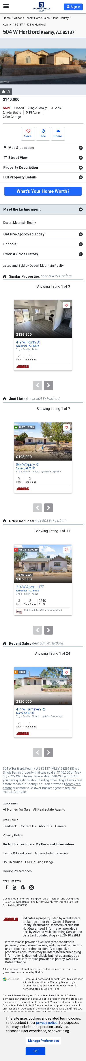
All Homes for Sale (16, 809)
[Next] (48, 385)
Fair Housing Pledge (39, 862)
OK (35, 1051)
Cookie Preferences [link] (17, 871)
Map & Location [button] (20, 148)
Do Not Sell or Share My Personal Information (38, 844)
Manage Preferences (43, 1041)
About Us (45, 826)
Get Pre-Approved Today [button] (23, 234)
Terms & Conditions (17, 853)
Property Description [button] (20, 167)
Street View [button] (17, 158)
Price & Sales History (20, 254)
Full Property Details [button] (20, 177)
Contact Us (28, 826)
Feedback (10, 826)
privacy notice (47, 1023)
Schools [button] (10, 244)
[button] (73, 7)
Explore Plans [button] (51, 989)
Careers (61, 826)
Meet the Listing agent (21, 209)
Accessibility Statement (52, 853)
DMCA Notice (12, 862)
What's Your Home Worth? (43, 191)
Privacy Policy (13, 835)
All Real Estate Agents (49, 809)
